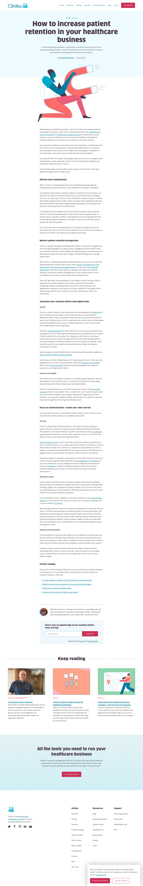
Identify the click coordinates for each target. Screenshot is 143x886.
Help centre (118, 819)
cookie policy (101, 875)
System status (98, 824)
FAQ (115, 830)
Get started (128, 5)
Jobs (73, 861)
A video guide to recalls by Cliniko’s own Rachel (60, 592)
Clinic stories (76, 840)
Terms (81, 641)
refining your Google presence (69, 135)
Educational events (100, 819)
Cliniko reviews (77, 835)
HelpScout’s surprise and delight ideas (56, 588)
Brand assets (98, 835)
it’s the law (58, 503)
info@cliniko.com (120, 824)
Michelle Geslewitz (67, 58)
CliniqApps (86, 363)
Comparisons (77, 851)
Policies (95, 840)
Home (61, 5)
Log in (116, 5)
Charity (74, 856)
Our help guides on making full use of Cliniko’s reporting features (67, 580)
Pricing (78, 5)
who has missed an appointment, (63, 267)
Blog (94, 814)
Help (109, 5)
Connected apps (99, 5)
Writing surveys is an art (49, 442)
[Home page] (11, 809)
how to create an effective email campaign (56, 355)
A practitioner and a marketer (20, 702)
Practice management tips (17, 698)
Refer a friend (77, 845)
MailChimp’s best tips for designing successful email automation (66, 584)
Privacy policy (93, 641)
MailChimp (97, 312)
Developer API (98, 830)
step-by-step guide (55, 331)
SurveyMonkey (82, 461)
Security (87, 5)
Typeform (95, 461)
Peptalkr (96, 363)
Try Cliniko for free (71, 774)
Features (70, 5)
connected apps (56, 365)
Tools (95, 845)
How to (74, 18)
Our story (75, 867)
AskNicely (52, 466)
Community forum (121, 814)
